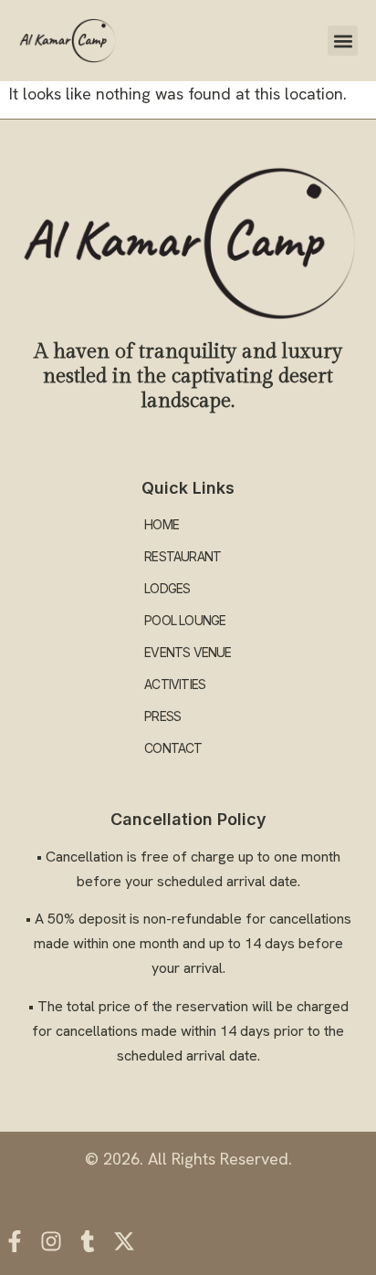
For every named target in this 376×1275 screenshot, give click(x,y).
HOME (161, 524)
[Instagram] (51, 1241)
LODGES (167, 588)
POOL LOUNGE (184, 620)
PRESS (162, 716)
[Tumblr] (88, 1241)
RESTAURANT (182, 556)
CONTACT (173, 748)
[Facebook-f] (15, 1241)
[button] (343, 41)
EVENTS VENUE (187, 652)
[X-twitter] (124, 1241)
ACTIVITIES (174, 684)
